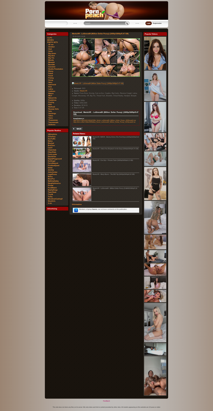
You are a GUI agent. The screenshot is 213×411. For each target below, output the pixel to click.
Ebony (50, 71)
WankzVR (83, 91)
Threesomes (52, 120)
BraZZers (51, 145)
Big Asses (51, 53)
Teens (50, 118)
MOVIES (50, 40)
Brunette (51, 64)
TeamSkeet (52, 192)
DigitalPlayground (55, 159)
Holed (50, 168)
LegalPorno (52, 174)
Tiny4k (50, 194)
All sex (50, 44)
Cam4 (50, 148)
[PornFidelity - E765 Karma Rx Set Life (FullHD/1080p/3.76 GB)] (155, 233)
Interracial (51, 84)
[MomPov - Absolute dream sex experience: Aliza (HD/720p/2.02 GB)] (155, 275)
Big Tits (50, 58)
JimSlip (51, 170)
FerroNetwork (53, 163)
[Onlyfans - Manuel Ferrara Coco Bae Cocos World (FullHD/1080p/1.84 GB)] (155, 355)
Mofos (50, 177)
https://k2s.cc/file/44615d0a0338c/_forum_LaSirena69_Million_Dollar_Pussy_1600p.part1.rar (104, 120)
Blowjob (51, 62)
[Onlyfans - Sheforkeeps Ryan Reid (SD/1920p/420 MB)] (155, 395)
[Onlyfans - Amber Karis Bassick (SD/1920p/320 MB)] (155, 342)
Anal (49, 49)
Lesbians (51, 91)
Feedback (106, 401)
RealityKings (53, 190)
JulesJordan (52, 172)
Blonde (50, 60)
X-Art (50, 203)
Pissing (50, 102)
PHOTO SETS (52, 42)
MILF (49, 96)
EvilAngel (51, 161)
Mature (50, 93)
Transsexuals (52, 122)
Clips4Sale (52, 152)
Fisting (50, 78)
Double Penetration (55, 69)
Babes (50, 141)
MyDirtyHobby (53, 181)
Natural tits (52, 98)
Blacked (51, 143)
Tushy (50, 197)
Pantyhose (51, 100)
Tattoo (50, 116)
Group (50, 80)
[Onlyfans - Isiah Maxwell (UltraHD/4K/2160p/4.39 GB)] (155, 262)
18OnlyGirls (52, 134)
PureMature (52, 188)
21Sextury (51, 136)
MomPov (51, 179)
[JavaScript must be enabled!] (78, 129)
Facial (50, 76)
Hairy (49, 82)
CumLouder (52, 154)
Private (50, 185)
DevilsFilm (52, 157)
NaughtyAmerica (54, 183)
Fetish (50, 73)
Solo (49, 111)
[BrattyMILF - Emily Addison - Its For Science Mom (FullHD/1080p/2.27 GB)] (155, 101)
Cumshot (51, 67)
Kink (49, 87)
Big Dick (51, 56)
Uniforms (51, 125)
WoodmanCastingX (55, 199)
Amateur (51, 47)
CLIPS (49, 38)
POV (49, 104)
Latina (50, 89)
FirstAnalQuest (53, 165)
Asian (50, 51)
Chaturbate (52, 150)
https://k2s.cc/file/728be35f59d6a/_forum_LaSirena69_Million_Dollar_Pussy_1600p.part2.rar (104, 122)
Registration (157, 23)
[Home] (106, 19)
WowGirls (51, 201)
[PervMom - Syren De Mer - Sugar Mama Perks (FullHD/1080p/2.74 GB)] (155, 132)
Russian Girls (53, 109)
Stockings (51, 113)
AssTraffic (51, 139)
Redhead (51, 107)
